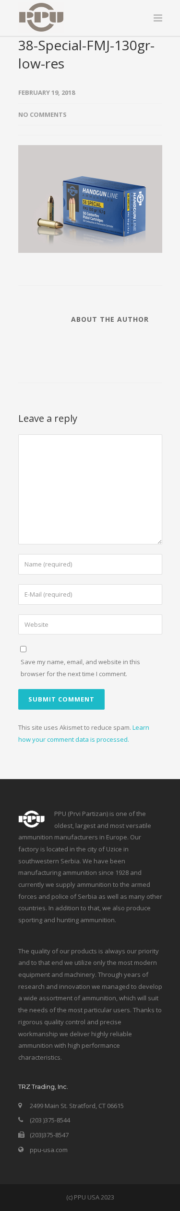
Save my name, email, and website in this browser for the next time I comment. (80, 667)
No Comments (42, 114)
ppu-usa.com (49, 1149)
